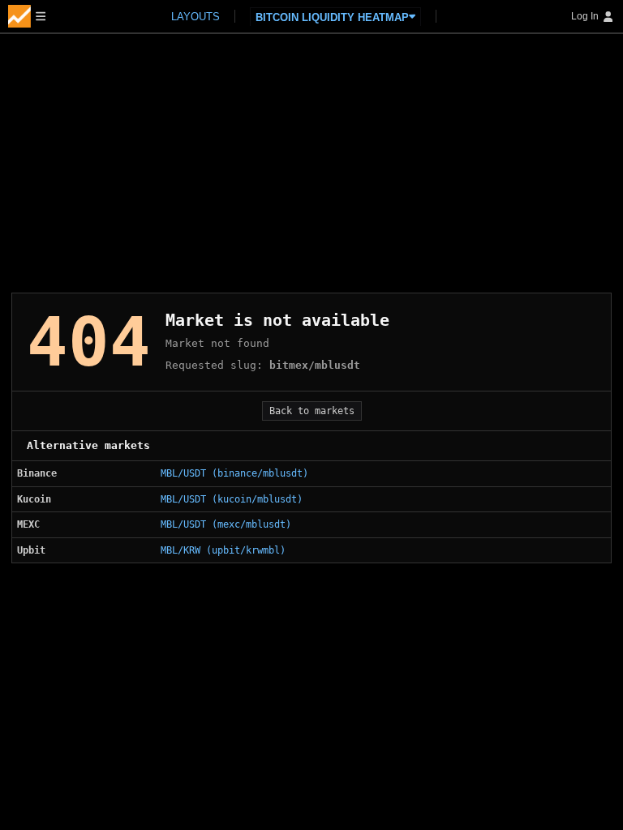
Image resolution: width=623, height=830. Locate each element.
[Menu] (26, 16)
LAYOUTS (195, 17)
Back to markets (311, 411)
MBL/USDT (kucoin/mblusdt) (232, 499)
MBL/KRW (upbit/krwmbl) (223, 550)
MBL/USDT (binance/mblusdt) (234, 473)
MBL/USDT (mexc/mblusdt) (226, 524)
